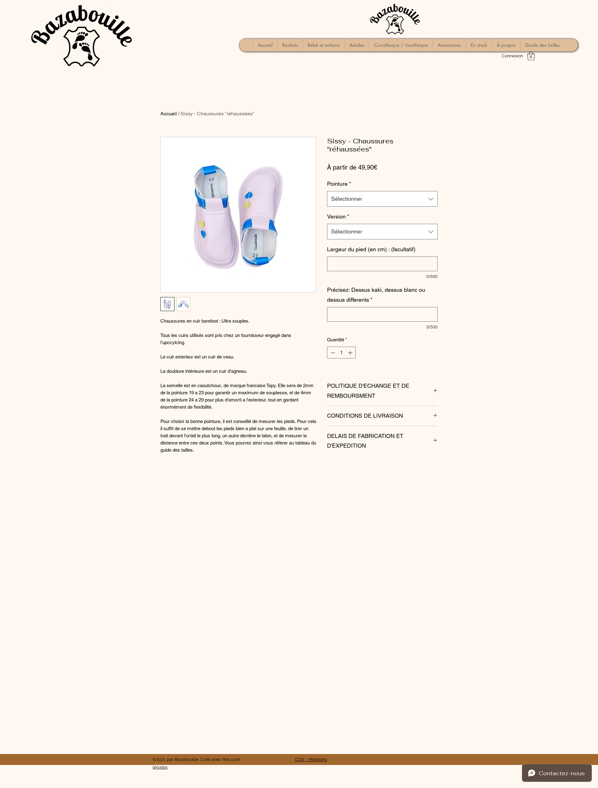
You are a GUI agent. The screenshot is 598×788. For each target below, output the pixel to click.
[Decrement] (332, 352)
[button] (531, 55)
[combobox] (382, 199)
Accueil (168, 114)
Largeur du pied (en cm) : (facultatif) (371, 249)
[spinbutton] (341, 352)
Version (338, 216)
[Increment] (351, 352)
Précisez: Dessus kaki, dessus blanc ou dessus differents (376, 294)
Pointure (339, 183)
